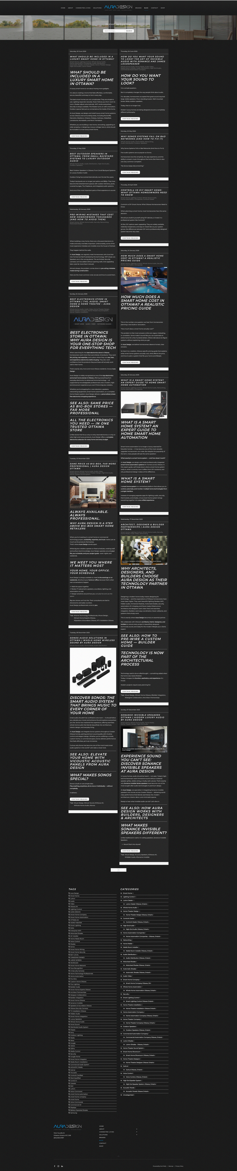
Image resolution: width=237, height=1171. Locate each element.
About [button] (70, 8)
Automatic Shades (76, 65)
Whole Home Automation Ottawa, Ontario (141, 990)
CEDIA (72, 1046)
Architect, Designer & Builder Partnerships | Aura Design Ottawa (142, 526)
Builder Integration (158, 695)
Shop (163, 8)
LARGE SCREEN (75, 960)
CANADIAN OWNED (77, 957)
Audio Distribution (98, 63)
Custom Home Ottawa (78, 981)
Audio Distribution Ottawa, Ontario (138, 958)
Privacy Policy (179, 1166)
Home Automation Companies (81, 63)
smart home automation (79, 1094)
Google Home (75, 1056)
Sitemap (170, 1166)
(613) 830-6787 (59, 1138)
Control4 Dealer (89, 65)
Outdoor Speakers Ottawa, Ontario (138, 1030)
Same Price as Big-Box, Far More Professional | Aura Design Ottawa (93, 466)
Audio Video (149, 66)
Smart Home (74, 62)
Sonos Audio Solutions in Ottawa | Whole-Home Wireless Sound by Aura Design (92, 640)
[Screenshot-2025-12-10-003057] (93, 321)
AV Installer (74, 936)
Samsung (73, 1113)
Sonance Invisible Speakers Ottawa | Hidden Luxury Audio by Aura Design (142, 717)
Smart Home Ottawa (143, 695)
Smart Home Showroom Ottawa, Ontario (140, 1055)
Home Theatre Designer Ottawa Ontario (140, 1062)
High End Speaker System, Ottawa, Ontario (141, 1084)
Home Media (139, 66)
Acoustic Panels (128, 1088)
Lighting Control (85, 62)
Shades (72, 944)
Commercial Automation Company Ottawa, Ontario (144, 1037)
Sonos (93, 805)
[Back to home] (118, 8)
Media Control (75, 1051)
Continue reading (79, 136)
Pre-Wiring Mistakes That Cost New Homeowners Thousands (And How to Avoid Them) (92, 217)
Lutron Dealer (86, 66)
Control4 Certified (76, 1075)
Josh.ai (72, 1070)
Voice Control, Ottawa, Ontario (136, 1077)
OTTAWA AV (74, 920)
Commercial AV (75, 1105)
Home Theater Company (78, 310)
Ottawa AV (100, 803)
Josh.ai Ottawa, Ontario (134, 1070)
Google (72, 1043)
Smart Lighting (75, 925)
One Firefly (163, 1166)
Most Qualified (75, 1078)
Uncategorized (128, 1095)
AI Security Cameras (77, 971)
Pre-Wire (73, 979)
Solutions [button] (97, 8)
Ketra (72, 928)
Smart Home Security (77, 952)
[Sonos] (93, 671)
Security (97, 222)
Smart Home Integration (78, 1016)
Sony (72, 1032)
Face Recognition (76, 968)
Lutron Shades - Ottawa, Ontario (137, 1044)
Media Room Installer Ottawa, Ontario (139, 951)
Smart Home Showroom (131, 1052)
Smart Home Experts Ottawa (85, 618)
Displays (73, 1107)
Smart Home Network (78, 965)
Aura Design (103, 615)
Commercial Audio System (79, 1065)
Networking (149, 141)
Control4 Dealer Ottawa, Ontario (137, 922)
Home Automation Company (133, 1012)
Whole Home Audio (99, 62)
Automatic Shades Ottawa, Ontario (138, 972)
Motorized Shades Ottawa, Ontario (138, 965)
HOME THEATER (76, 923)
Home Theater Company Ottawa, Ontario (140, 1023)
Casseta (73, 1083)
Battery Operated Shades (79, 1110)
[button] (118, 1156)
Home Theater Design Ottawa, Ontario (139, 915)
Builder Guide (75, 987)
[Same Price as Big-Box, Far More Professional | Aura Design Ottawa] (93, 492)
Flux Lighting (75, 984)
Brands (138, 8)
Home (63, 8)
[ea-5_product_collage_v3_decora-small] (144, 404)
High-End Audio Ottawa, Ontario (137, 929)
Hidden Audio (131, 857)
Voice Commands (76, 1102)
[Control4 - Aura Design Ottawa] (144, 280)
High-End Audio (75, 66)
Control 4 (73, 1081)
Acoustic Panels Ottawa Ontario (137, 1091)
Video (72, 904)
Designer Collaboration (134, 697)
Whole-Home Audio (82, 805)
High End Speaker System (132, 1080)
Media (72, 1038)
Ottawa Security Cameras (79, 1008)
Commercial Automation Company (133, 69)
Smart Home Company (78, 914)
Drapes (72, 1030)
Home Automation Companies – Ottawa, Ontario (143, 936)
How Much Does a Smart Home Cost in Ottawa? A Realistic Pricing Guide (142, 258)
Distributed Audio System (79, 1027)
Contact (154, 8)
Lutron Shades (128, 1041)
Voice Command (76, 1091)
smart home (74, 1099)
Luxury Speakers (142, 855)
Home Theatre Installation (79, 312)
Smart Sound (89, 803)
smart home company (78, 1097)
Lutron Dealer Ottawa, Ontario (136, 904)
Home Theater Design (103, 65)
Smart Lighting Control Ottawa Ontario (139, 1001)
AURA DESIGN (75, 912)
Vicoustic (73, 1073)
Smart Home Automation (79, 917)
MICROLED (74, 963)
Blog (146, 8)
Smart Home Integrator (78, 1059)
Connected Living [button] (83, 8)
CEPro (72, 1048)
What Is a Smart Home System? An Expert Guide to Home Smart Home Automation (143, 382)
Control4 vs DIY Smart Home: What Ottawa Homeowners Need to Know (144, 192)
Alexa (72, 1040)
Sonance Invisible (143, 857)
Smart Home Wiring (77, 949)
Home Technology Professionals (86, 615)
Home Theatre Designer (131, 1059)
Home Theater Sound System (98, 310)
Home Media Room (77, 939)
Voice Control (75, 941)
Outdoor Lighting (76, 1035)
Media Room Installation (79, 1062)
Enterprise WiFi (75, 931)
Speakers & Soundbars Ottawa (85, 620)
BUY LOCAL (74, 955)
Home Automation (77, 976)
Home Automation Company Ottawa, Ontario (142, 1016)
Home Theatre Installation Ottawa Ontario (141, 1008)
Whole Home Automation (132, 987)
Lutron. (72, 1089)
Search (129, 31)
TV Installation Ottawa (106, 620)
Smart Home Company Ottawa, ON (138, 983)
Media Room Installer (128, 68)
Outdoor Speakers (140, 143)
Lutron (72, 898)
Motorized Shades (76, 223)
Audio (72, 901)
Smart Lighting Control (131, 998)
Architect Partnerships (152, 697)
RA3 (71, 1086)
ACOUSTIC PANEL (76, 1067)
